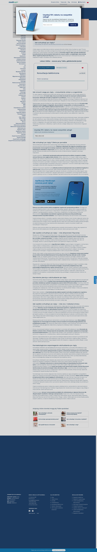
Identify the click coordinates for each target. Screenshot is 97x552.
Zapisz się (73, 24)
